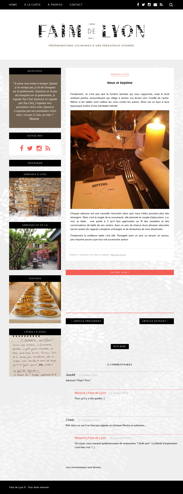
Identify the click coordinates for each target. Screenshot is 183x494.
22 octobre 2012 (119, 393)
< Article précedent (86, 321)
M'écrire (119, 346)
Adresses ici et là (120, 74)
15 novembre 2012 (120, 438)
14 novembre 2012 (88, 420)
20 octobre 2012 (88, 375)
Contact (76, 4)
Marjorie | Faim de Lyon (90, 392)
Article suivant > (155, 321)
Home (13, 4)
